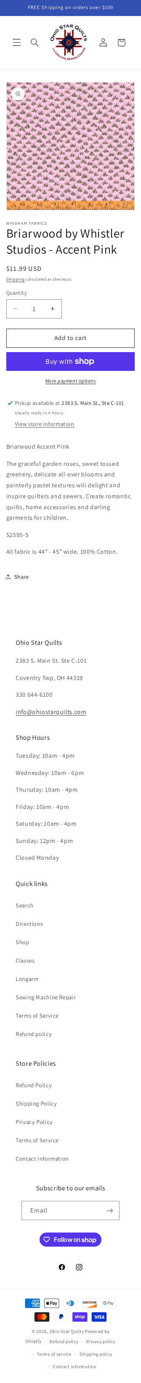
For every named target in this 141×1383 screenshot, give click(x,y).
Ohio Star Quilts (67, 1331)
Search (25, 905)
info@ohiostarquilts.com (51, 712)
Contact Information (42, 1158)
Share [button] (21, 576)
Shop (22, 942)
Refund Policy (34, 1085)
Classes (25, 960)
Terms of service (54, 1354)
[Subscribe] (110, 1210)
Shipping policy (96, 1354)
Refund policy (34, 1034)
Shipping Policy (36, 1103)
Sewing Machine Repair (46, 997)
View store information (44, 424)
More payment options (70, 381)
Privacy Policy (34, 1121)
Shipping (15, 279)
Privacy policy (100, 1341)
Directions (29, 923)
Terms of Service (37, 1015)
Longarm (27, 978)
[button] (16, 43)
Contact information (74, 1366)
